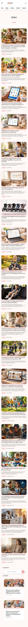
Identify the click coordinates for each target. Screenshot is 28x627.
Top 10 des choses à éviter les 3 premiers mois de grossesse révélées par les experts (13, 329)
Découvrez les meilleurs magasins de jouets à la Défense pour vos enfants (13, 591)
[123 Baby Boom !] (10, 3)
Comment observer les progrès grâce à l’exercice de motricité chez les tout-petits (13, 413)
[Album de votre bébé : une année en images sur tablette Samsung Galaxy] (14, 376)
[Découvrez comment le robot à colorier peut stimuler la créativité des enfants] (14, 604)
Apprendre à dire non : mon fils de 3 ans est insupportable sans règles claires (13, 441)
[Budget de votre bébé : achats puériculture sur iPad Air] (14, 121)
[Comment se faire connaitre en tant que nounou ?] (14, 545)
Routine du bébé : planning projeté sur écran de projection (12, 188)
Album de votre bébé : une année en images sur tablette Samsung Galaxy (12, 385)
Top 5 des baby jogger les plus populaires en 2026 (13, 217)
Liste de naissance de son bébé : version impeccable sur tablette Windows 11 (13, 244)
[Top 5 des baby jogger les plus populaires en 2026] (14, 207)
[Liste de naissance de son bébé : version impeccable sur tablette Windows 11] (14, 235)
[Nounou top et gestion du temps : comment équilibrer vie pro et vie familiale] (14, 149)
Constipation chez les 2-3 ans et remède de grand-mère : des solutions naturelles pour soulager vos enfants (13, 46)
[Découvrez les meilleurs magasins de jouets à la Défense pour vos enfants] (14, 583)
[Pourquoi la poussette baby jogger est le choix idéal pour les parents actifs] (14, 348)
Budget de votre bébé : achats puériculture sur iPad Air (10, 131)
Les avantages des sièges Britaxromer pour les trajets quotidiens (12, 301)
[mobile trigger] (2, 3)
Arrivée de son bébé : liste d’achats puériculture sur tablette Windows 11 (12, 103)
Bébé (3, 54)
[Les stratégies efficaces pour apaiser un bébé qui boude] (14, 459)
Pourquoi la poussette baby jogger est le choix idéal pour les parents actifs (13, 358)
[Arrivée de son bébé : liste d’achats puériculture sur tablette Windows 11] (14, 94)
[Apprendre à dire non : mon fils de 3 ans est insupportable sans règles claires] (14, 431)
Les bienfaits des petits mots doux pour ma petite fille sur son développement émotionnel (13, 497)
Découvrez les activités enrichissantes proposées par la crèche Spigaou (12, 74)
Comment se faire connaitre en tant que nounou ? (13, 555)
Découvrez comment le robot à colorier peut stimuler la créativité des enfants (13, 614)
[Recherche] (26, 3)
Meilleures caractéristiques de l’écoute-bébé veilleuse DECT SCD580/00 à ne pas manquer (13, 527)
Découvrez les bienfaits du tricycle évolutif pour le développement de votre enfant (13, 273)
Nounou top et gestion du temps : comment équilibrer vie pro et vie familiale (11, 160)
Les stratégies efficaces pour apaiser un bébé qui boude (13, 469)
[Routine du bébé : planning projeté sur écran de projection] (14, 178)
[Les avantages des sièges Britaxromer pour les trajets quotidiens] (14, 292)
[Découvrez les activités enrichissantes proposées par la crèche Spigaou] (14, 65)
